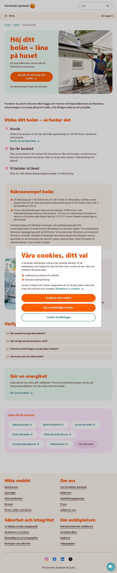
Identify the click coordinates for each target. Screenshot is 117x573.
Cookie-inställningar (59, 317)
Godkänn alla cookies (58, 298)
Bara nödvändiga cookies (58, 307)
